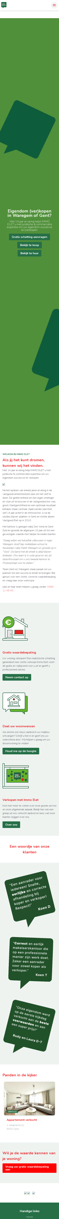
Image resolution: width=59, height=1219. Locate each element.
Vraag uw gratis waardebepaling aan (27, 1168)
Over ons (11, 825)
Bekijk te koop (29, 245)
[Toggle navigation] (54, 5)
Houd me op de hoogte (20, 751)
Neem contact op (16, 677)
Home (29, 1217)
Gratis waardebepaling (19, 652)
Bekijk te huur (29, 253)
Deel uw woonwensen (19, 726)
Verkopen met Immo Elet (21, 800)
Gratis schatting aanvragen (29, 237)
